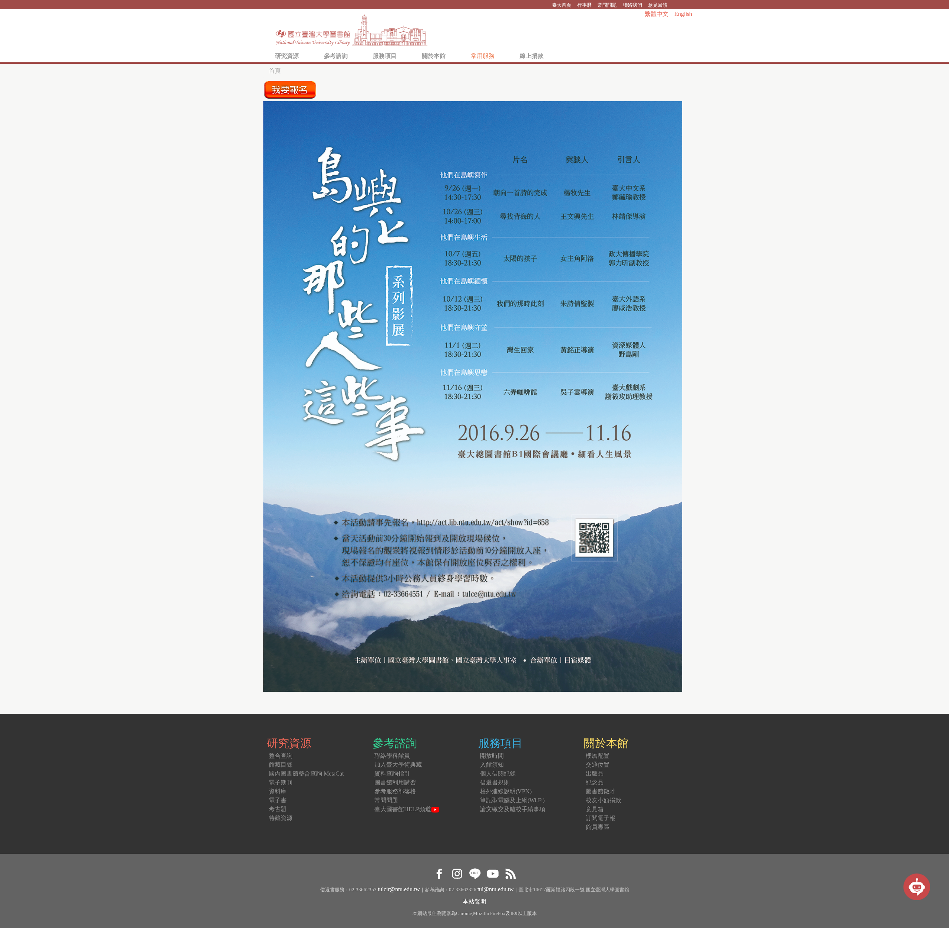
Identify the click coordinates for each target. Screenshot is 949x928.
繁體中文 (656, 14)
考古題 (278, 809)
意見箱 (595, 809)
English (683, 14)
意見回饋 (657, 5)
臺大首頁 (561, 5)
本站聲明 (474, 901)
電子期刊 (280, 782)
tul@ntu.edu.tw (495, 889)
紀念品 (595, 782)
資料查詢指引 (392, 773)
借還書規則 (495, 782)
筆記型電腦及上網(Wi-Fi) (512, 800)
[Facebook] (439, 872)
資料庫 (278, 791)
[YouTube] (492, 872)
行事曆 (584, 5)
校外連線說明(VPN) (506, 791)
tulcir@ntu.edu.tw (399, 889)
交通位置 (597, 764)
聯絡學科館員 (392, 756)
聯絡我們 (632, 5)
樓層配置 (597, 756)
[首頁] (352, 27)
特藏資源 (280, 818)
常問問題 (607, 5)
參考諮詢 (336, 56)
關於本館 (434, 56)
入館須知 (492, 764)
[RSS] (510, 872)
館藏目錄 (280, 764)
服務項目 (385, 56)
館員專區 (597, 827)
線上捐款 (531, 56)
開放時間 (492, 756)
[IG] (457, 872)
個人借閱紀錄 (498, 773)
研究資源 (287, 56)
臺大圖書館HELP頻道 (402, 809)
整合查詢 (280, 756)
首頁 (275, 71)
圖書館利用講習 (395, 782)
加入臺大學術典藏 (398, 764)
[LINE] (474, 872)
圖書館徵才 (600, 791)
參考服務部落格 (395, 791)
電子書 (278, 800)
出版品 (595, 773)
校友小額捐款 (603, 800)
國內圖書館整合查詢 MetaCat (306, 773)
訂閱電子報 (600, 818)
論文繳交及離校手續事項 (512, 809)
